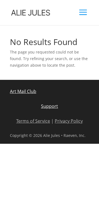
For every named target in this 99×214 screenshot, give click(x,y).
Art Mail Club (23, 91)
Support (49, 106)
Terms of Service (33, 121)
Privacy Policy (69, 121)
